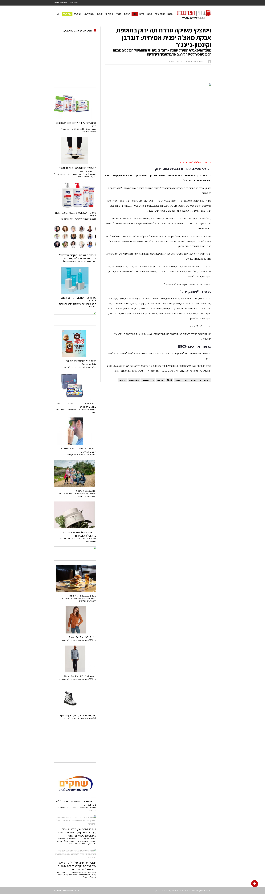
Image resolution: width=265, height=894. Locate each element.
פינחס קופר (134, 380)
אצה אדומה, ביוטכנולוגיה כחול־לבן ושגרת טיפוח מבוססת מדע (78, 539)
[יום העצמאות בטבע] (75, 473)
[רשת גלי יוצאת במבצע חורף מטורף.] (75, 698)
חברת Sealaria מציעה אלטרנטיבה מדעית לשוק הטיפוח (78, 533)
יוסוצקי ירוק (205, 380)
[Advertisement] (161, 75)
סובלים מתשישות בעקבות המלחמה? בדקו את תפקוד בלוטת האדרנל (77, 256)
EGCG (169, 380)
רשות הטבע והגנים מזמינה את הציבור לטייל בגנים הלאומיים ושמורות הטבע (77, 494)
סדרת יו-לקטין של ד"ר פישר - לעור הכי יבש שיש (78, 219)
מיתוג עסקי (159, 890)
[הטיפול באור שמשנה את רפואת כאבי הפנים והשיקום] (75, 430)
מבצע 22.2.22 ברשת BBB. (82, 595)
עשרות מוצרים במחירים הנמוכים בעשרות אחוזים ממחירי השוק (75, 410)
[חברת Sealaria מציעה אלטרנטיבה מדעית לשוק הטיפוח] (75, 515)
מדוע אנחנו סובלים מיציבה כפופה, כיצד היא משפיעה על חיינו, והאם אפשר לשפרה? (75, 175)
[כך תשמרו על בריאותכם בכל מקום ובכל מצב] (75, 105)
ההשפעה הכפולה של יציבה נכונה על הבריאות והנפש (77, 169)
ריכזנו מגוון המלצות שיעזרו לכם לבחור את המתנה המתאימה (77, 305)
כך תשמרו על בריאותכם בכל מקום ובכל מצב (76, 124)
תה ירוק (160, 380)
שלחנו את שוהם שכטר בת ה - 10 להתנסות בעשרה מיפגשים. (77, 808)
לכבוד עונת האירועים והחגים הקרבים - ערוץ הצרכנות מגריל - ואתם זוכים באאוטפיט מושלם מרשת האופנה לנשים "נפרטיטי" (76, 874)
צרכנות (123, 380)
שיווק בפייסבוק (169, 890)
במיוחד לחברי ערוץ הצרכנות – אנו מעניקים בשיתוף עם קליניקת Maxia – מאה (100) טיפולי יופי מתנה (77, 832)
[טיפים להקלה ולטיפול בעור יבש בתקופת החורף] (75, 195)
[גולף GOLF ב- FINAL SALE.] (75, 619)
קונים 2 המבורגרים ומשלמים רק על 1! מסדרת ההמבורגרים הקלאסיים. (79, 599)
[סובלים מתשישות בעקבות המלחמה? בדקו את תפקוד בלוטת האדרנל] (75, 237)
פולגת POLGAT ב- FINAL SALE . (79, 676)
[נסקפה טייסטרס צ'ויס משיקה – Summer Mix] (75, 343)
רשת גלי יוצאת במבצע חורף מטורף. (78, 715)
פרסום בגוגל (179, 890)
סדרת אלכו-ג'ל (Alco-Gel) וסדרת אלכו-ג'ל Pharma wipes (78, 130)
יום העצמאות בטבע (86, 491)
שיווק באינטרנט (190, 890)
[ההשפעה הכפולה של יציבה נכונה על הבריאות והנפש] (75, 150)
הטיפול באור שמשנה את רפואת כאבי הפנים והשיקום (77, 450)
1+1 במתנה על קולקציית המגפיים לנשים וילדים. (78, 718)
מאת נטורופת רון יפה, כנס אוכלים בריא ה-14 (79, 261)
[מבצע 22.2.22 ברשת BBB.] (75, 578)
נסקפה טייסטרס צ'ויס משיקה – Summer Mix (80, 362)
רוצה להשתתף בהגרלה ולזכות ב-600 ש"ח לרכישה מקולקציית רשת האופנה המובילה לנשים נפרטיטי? (77, 866)
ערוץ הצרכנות (148, 380)
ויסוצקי (178, 380)
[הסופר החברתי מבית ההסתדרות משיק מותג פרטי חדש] (75, 386)
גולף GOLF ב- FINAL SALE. (82, 637)
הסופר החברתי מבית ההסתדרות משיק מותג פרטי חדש (76, 404)
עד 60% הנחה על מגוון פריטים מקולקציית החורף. (77, 679)
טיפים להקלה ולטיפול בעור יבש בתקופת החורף (75, 214)
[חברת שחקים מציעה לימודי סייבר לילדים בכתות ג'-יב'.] (75, 783)
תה (186, 380)
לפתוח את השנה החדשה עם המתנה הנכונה (78, 299)
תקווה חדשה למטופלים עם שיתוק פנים (81, 454)
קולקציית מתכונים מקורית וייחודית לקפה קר (80, 367)
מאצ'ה (193, 380)
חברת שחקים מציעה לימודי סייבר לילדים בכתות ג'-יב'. (75, 803)
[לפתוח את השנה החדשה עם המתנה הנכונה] (75, 280)
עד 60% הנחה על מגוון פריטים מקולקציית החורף (77, 640)
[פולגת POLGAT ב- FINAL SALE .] (75, 659)
